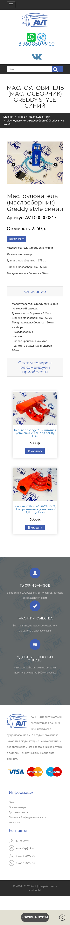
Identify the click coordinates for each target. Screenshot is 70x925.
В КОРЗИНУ (16, 239)
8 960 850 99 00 (36, 43)
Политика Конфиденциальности (27, 817)
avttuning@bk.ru (25, 848)
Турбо (21, 116)
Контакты (14, 822)
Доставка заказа (18, 812)
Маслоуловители (39, 116)
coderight (35, 890)
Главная (8, 116)
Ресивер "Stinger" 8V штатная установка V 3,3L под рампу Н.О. (35, 433)
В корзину (35, 451)
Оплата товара (17, 807)
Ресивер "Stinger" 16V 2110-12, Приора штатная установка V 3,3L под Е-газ (35, 509)
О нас (12, 802)
